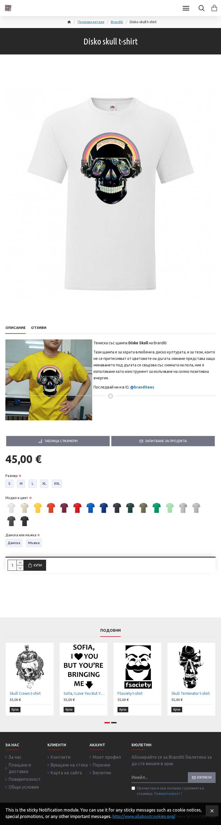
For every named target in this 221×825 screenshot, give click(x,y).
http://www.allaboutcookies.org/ (143, 816)
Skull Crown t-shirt (25, 693)
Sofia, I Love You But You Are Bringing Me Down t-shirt (85, 693)
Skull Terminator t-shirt (190, 693)
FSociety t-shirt (130, 693)
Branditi (117, 22)
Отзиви (38, 327)
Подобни (110, 630)
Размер (11, 475)
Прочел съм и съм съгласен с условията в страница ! (170, 790)
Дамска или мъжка (20, 535)
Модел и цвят (16, 498)
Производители (91, 22)
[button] (107, 722)
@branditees (142, 387)
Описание (15, 327)
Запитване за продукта (166, 441)
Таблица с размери (61, 441)
